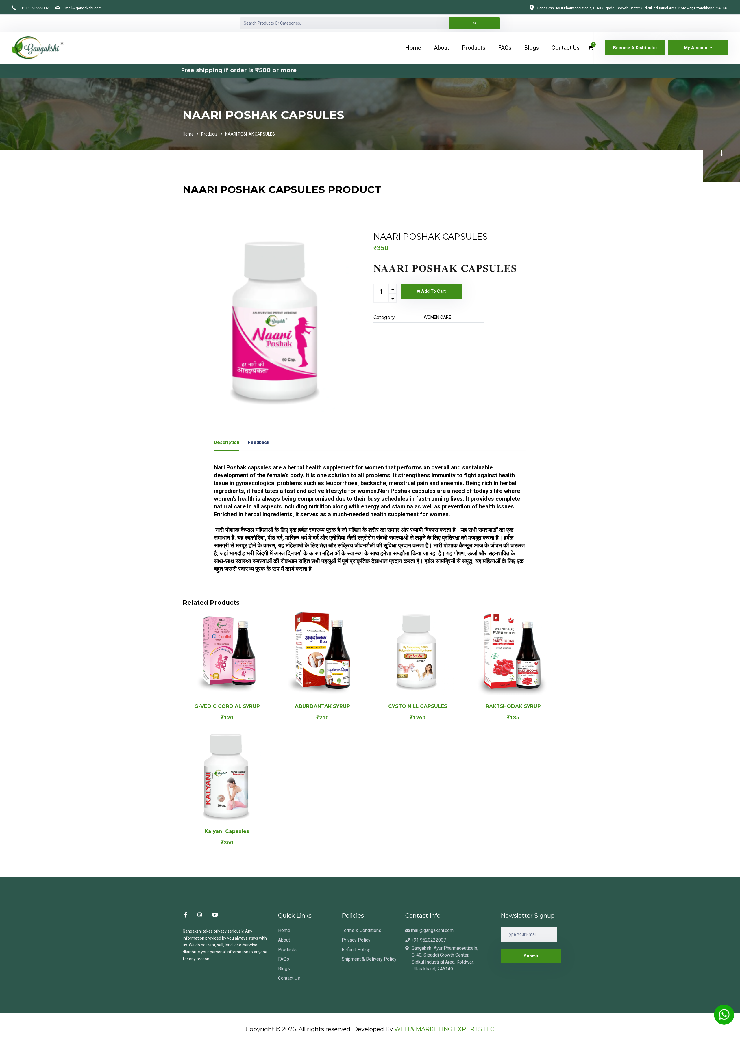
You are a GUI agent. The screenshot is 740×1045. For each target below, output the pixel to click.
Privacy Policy (356, 940)
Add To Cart (433, 291)
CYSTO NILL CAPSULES (417, 706)
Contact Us (289, 978)
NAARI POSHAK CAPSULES (250, 134)
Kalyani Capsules (227, 831)
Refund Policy (356, 949)
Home (188, 134)
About (284, 940)
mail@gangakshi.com (83, 8)
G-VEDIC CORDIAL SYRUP (227, 706)
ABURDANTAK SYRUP (322, 706)
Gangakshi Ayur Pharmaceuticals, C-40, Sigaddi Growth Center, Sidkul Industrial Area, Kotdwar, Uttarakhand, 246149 (632, 8)
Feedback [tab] (258, 442)
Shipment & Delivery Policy (369, 959)
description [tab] (226, 442)
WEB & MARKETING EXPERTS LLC (444, 1029)
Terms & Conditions (361, 930)
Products (209, 134)
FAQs (283, 959)
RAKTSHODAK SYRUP (513, 706)
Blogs (284, 968)
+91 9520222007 (35, 8)
